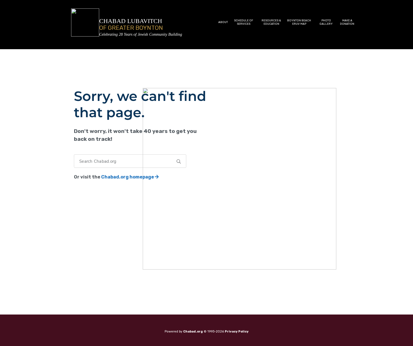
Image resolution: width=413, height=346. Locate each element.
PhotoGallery (326, 22)
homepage (128, 177)
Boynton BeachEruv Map (299, 22)
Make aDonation (347, 22)
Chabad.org (193, 331)
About (223, 22)
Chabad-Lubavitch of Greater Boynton (140, 34)
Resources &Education (271, 22)
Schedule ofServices (243, 22)
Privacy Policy (237, 331)
